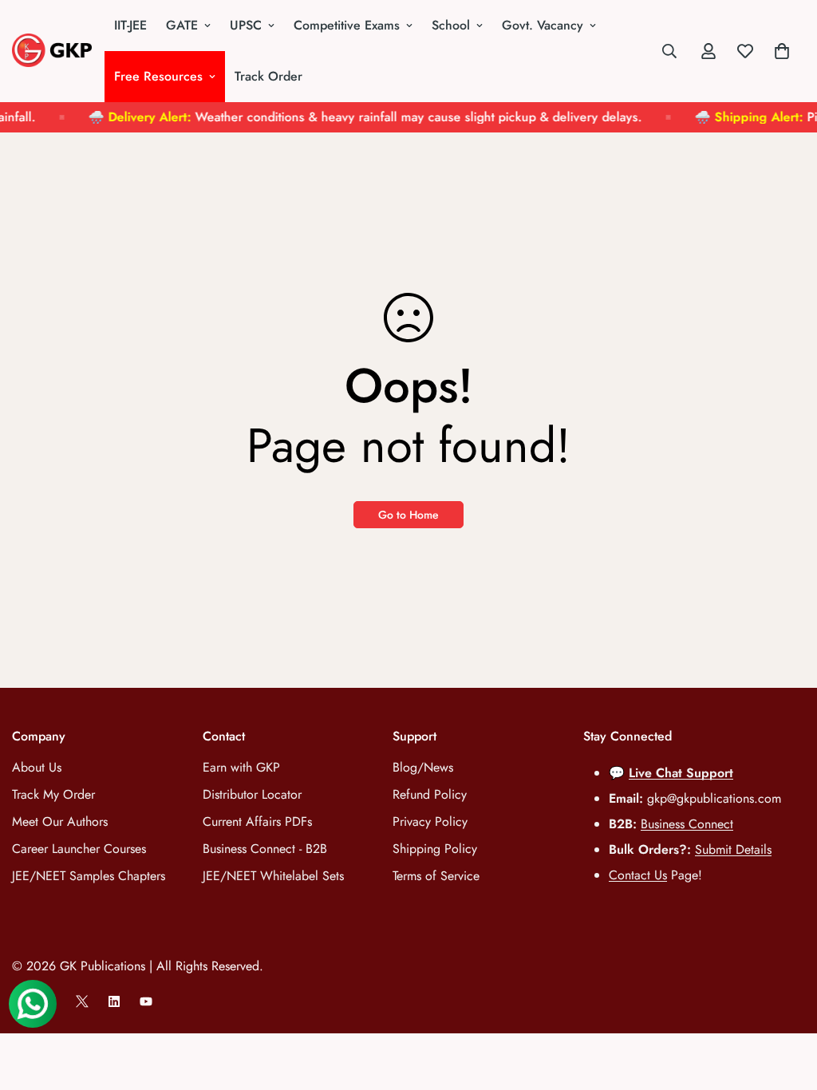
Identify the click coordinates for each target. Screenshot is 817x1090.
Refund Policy (430, 794)
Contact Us (638, 875)
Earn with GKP (241, 767)
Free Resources (158, 76)
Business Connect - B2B (265, 848)
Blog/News (423, 767)
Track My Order (53, 794)
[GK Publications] (52, 51)
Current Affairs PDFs (257, 821)
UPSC (246, 25)
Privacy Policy (430, 821)
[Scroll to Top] (786, 1003)
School (451, 25)
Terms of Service (436, 876)
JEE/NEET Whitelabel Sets (273, 876)
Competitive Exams (347, 25)
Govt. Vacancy (542, 25)
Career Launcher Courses (79, 848)
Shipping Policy (435, 848)
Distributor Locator (252, 794)
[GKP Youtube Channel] (146, 1001)
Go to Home (408, 515)
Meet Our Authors (60, 821)
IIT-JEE (130, 25)
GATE (182, 25)
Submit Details (733, 849)
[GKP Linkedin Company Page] (114, 1001)
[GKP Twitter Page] (82, 1001)
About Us (36, 767)
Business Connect (687, 824)
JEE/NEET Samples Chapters (88, 876)
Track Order (268, 76)
